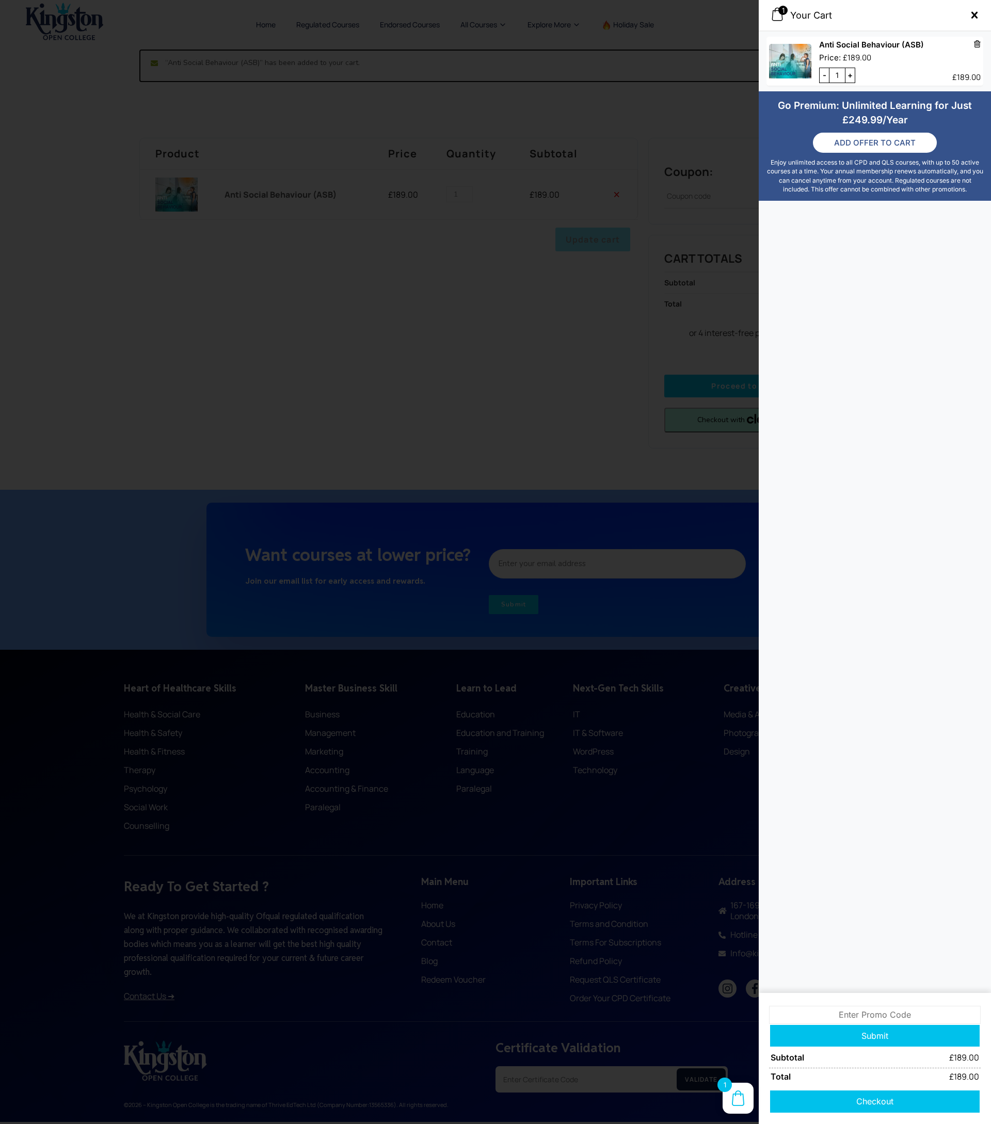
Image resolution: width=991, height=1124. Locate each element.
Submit (874, 1036)
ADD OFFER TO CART (875, 143)
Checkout (874, 1101)
